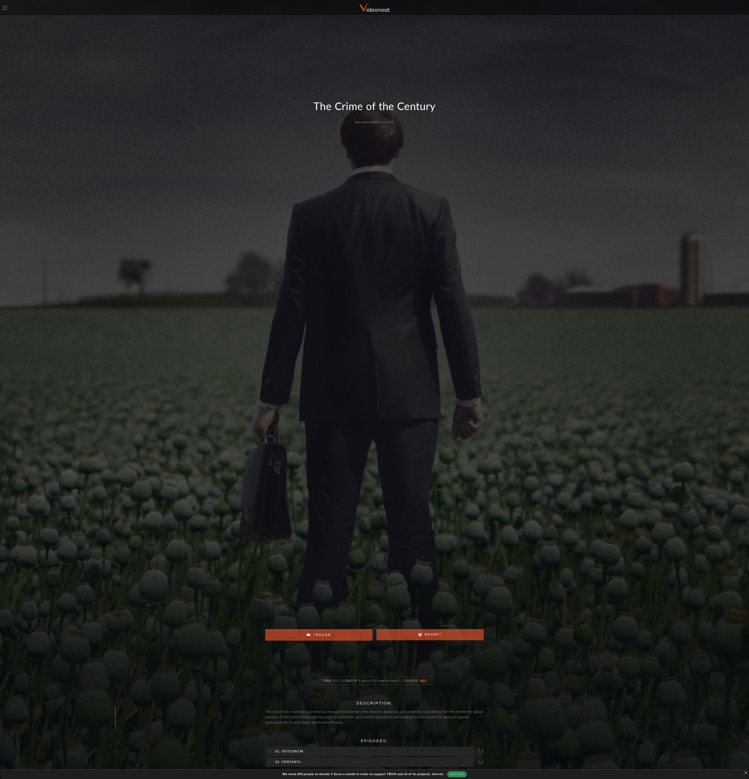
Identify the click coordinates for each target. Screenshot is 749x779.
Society (387, 122)
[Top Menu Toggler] (5, 8)
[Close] (746, 773)
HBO (423, 681)
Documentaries (367, 122)
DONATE (457, 774)
